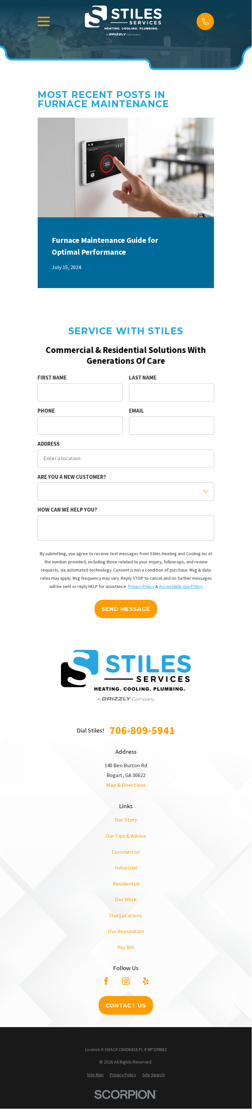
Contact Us (126, 1005)
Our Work (126, 899)
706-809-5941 (142, 730)
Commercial (126, 852)
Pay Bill (125, 947)
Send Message (126, 609)
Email (136, 411)
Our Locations (126, 915)
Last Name (142, 378)
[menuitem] (95, 1075)
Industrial (126, 867)
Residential (126, 883)
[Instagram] (125, 981)
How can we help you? (67, 510)
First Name (52, 378)
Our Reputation (126, 931)
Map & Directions (126, 785)
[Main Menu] (44, 21)
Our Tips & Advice (126, 835)
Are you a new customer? (72, 477)
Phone (46, 411)
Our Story (126, 819)
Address (49, 444)
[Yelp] (145, 981)
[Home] (123, 22)
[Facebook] (106, 981)
